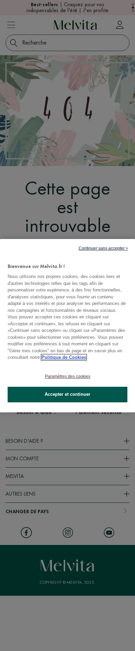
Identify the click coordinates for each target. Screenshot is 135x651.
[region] (67, 325)
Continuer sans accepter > (103, 248)
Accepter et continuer (67, 394)
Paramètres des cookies (67, 376)
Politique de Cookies (64, 357)
